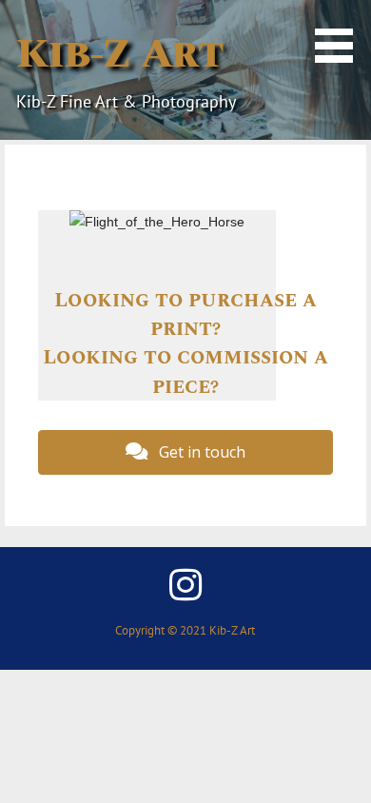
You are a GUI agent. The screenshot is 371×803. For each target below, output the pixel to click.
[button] (340, 34)
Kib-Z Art (119, 54)
